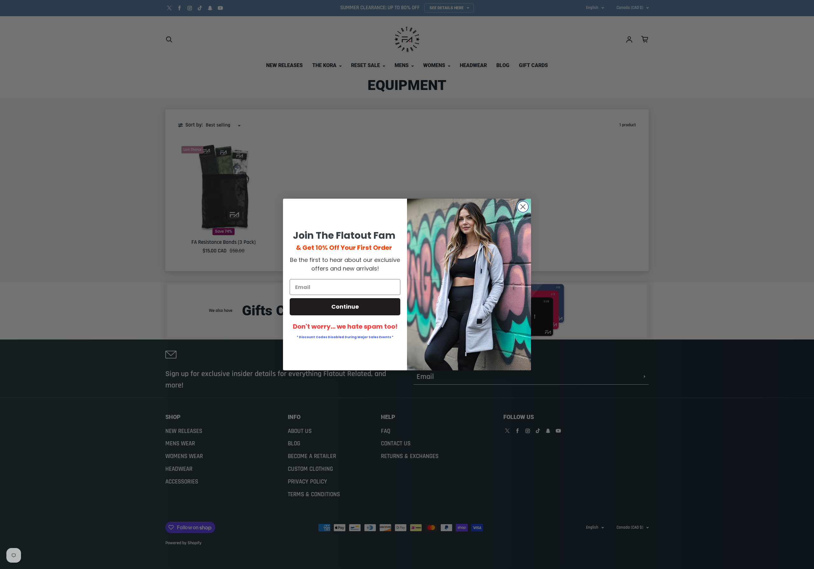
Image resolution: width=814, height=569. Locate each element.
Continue (345, 307)
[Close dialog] (522, 206)
